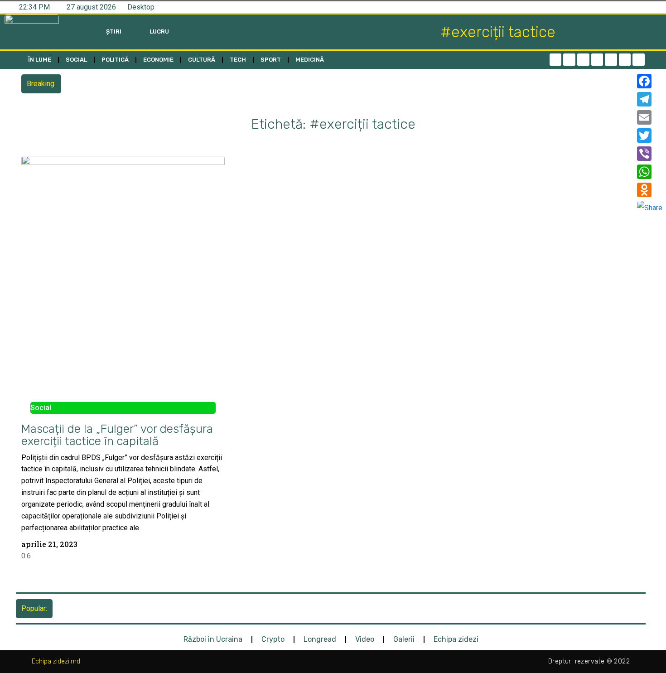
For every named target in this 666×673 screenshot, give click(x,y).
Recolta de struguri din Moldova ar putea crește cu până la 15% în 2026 (178, 83)
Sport (271, 59)
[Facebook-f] (556, 59)
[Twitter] (583, 59)
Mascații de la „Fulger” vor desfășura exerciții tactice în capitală (117, 435)
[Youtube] (625, 59)
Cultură (201, 59)
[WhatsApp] (649, 172)
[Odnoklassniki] (638, 59)
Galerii (404, 639)
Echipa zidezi (456, 639)
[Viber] (649, 154)
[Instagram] (597, 59)
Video (364, 639)
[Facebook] (649, 81)
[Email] (649, 117)
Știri (113, 31)
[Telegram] (569, 59)
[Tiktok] (611, 59)
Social (76, 59)
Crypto (273, 639)
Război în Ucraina (212, 639)
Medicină (309, 59)
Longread (320, 639)
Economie (158, 59)
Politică (115, 59)
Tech (238, 59)
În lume (39, 59)
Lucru (159, 31)
